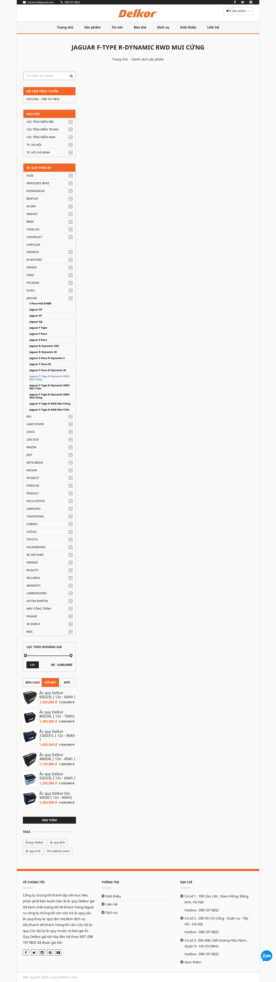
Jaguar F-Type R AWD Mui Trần (49, 409)
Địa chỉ (186, 882)
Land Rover (35, 424)
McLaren (33, 577)
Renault (32, 493)
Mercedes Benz (37, 183)
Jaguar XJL (36, 321)
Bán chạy (32, 682)
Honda (31, 267)
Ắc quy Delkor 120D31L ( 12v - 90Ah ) (57, 735)
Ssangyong (35, 516)
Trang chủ (65, 27)
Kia (28, 416)
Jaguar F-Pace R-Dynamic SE (47, 370)
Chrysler (33, 244)
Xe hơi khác (35, 554)
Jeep (29, 454)
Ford (30, 274)
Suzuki (31, 531)
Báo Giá (140, 27)
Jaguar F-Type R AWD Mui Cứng (49, 403)
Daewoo (32, 251)
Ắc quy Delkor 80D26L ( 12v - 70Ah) (56, 714)
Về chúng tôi (34, 882)
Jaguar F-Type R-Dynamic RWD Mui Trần (49, 387)
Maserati (33, 585)
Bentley (32, 198)
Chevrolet (34, 236)
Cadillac (33, 229)
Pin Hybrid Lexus (58, 851)
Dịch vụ (163, 27)
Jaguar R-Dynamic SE (43, 352)
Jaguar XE (35, 309)
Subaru (32, 523)
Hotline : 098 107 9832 (201, 910)
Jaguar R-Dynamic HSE (44, 345)
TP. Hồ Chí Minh (38, 152)
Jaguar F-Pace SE (40, 364)
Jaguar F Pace (38, 333)
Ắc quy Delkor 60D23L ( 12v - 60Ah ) (57, 694)
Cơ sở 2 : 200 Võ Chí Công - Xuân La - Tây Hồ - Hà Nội (216, 921)
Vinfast (32, 213)
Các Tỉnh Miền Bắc (40, 121)
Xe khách (33, 623)
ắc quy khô (57, 842)
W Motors (34, 259)
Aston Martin (37, 600)
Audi (29, 175)
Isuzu (30, 290)
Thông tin (110, 882)
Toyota (32, 539)
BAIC (29, 631)
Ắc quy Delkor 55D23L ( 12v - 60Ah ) (57, 775)
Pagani (31, 616)
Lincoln (32, 439)
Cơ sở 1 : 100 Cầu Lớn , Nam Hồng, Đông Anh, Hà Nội (216, 899)
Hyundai (32, 282)
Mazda (31, 447)
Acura (31, 206)
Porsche (32, 485)
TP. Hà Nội (33, 144)
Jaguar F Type (38, 327)
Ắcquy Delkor (34, 842)
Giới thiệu (188, 27)
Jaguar (31, 298)
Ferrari (32, 562)
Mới (67, 682)
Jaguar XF (35, 315)
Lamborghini (36, 593)
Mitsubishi (34, 462)
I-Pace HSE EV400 (40, 303)
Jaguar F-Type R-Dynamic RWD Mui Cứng (138, 47)
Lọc (32, 664)
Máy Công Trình (38, 608)
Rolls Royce (35, 500)
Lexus (30, 431)
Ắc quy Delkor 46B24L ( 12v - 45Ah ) (57, 756)
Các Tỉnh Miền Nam (40, 137)
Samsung (33, 508)
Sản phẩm (92, 27)
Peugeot (32, 477)
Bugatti (32, 570)
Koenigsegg (35, 190)
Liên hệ (213, 27)
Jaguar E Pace (38, 339)
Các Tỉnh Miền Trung (42, 129)
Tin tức (117, 27)
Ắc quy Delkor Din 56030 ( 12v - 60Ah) (55, 795)
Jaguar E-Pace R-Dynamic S (47, 358)
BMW (30, 221)
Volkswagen (35, 547)
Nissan (31, 470)
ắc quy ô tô (33, 851)
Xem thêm (49, 820)
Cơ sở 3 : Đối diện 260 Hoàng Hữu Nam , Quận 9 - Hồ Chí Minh (216, 943)
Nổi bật (50, 682)
